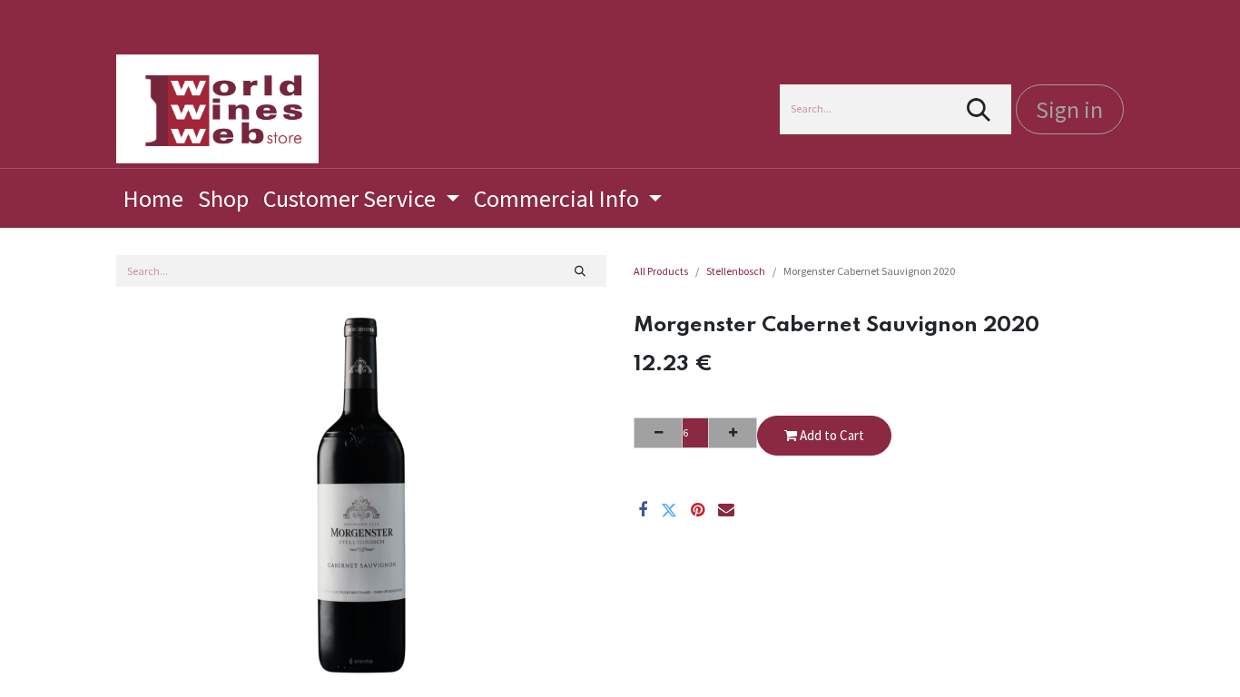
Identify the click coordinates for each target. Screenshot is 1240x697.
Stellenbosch (735, 271)
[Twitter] (669, 510)
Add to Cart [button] (830, 435)
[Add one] (732, 432)
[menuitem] (153, 198)
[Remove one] (658, 432)
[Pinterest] (697, 510)
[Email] (726, 510)
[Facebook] (642, 510)
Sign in (1069, 109)
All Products (661, 271)
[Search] (979, 109)
